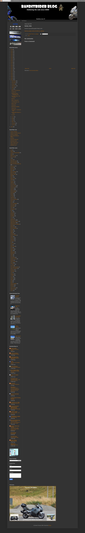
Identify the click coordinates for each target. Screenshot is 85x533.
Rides (12, 250)
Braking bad (13, 358)
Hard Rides (13, 206)
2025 (12, 51)
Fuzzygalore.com (14, 378)
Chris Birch (13, 184)
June (13, 116)
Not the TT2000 (13, 235)
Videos (12, 279)
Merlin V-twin (14, 103)
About (14, 20)
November (14, 82)
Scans (12, 255)
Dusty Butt (12, 192)
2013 (12, 70)
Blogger (49, 525)
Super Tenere (13, 261)
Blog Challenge (13, 171)
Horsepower (13, 208)
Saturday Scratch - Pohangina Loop (15, 94)
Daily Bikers (13, 387)
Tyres (12, 276)
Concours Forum (14, 140)
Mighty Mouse (13, 222)
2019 (12, 60)
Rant (11, 247)
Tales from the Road (15, 393)
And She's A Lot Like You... (15, 403)
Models (12, 225)
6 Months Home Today (14, 437)
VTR (11, 280)
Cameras (12, 181)
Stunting (12, 260)
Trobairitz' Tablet (14, 411)
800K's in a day (13, 155)
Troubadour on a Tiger (15, 402)
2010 (12, 74)
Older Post (73, 68)
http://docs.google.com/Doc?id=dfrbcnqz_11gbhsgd (34, 30)
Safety (12, 254)
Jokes (29, 35)
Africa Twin (13, 156)
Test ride (12, 265)
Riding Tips (13, 251)
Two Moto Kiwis (14, 436)
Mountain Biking (13, 228)
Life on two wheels (14, 374)
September (14, 85)
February (13, 123)
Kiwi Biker (12, 138)
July (12, 88)
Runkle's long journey (14, 444)
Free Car (12, 394)
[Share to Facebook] (46, 34)
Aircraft (12, 159)
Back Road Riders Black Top (16, 163)
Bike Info (18, 20)
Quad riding (13, 246)
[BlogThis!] (44, 34)
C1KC (12, 179)
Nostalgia (12, 233)
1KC (11, 149)
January (13, 124)
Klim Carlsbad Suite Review (15, 367)
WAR (11, 282)
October (13, 84)
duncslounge (13, 432)
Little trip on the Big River (15, 384)
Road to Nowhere (14, 366)
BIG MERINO (13, 433)
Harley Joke (14, 108)
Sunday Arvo (14, 91)
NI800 (12, 232)
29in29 (12, 151)
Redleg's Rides (14, 348)
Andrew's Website (14, 131)
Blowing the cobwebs (15, 106)
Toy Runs (12, 269)
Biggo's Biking (14, 440)
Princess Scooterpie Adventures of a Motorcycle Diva (15, 407)
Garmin (12, 200)
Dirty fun (12, 189)
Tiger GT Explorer (14, 268)
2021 (12, 57)
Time (11, 375)
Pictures (12, 239)
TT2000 (12, 275)
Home (10, 20)
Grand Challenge (14, 203)
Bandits (12, 167)
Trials (12, 272)
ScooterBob (13, 257)
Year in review (13, 287)
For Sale (13, 114)
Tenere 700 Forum (14, 143)
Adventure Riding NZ (14, 139)
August (13, 87)
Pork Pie (13, 98)
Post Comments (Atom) (34, 70)
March (13, 121)
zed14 (12, 361)
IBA (11, 210)
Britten (12, 177)
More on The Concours (16, 90)
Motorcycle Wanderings (15, 420)
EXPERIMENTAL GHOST (15, 416)
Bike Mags (12, 168)
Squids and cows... (17, 306)
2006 (12, 126)
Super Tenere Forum (14, 142)
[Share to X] (45, 34)
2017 (12, 63)
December (14, 81)
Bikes (12, 170)
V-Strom (12, 278)
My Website (24, 20)
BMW (12, 175)
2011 (12, 73)
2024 (12, 52)
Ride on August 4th (15, 100)
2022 (12, 55)
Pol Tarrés (12, 240)
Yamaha (12, 286)
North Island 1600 (14, 441)
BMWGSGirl (13, 443)
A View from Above (14, 353)
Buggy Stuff (13, 178)
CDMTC (12, 182)
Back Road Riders (14, 162)
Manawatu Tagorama (14, 221)
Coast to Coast (13, 185)
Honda (12, 207)
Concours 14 (13, 186)
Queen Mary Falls (14, 417)
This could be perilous (15, 267)
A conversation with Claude (18, 316)
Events (12, 193)
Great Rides (13, 204)
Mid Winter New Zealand (15, 354)
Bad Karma (13, 166)
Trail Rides (12, 271)
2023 (12, 54)
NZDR (12, 236)
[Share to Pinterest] (47, 34)
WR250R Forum (14, 145)
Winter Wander (18, 336)
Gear (11, 202)
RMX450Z (12, 253)
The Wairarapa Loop (15, 101)
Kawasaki (12, 213)
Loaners (12, 218)
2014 (12, 68)
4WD (11, 154)
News (12, 229)
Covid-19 (12, 188)
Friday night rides (14, 199)
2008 (12, 78)
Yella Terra (12, 289)
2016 (12, 65)
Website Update (13, 283)
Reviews (12, 249)
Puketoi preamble (17, 326)
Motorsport (13, 226)
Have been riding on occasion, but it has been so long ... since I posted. (15, 422)
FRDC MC (12, 197)
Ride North (13, 383)
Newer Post (27, 68)
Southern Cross (13, 258)
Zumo (12, 290)
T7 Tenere (12, 264)
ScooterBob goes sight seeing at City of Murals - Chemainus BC (15, 428)
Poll (11, 242)
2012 (12, 71)
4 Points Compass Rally (15, 152)
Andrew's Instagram (14, 134)
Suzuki (12, 262)
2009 (12, 76)
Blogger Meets (13, 174)
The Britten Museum (17, 296)
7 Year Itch (12, 399)
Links (11, 217)
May (13, 118)
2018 (12, 62)
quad (11, 244)
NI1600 (12, 231)
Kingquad (12, 214)
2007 (12, 79)
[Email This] (42, 34)
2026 (12, 49)
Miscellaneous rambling (15, 224)
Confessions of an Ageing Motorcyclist (15, 357)
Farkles (12, 195)
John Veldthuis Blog (15, 370)
